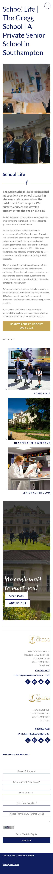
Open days (16, 595)
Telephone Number (26, 803)
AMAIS (31, 855)
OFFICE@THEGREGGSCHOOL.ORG (31, 675)
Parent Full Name (26, 771)
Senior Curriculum (36, 493)
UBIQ (14, 855)
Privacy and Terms (11, 864)
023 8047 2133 (42, 670)
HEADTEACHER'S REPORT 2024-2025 (26, 326)
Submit (26, 840)
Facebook (28, 682)
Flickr (41, 740)
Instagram (34, 682)
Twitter (47, 682)
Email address (26, 792)
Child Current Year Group (26, 781)
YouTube (41, 682)
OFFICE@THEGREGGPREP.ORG (33, 733)
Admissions (42, 393)
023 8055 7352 (42, 728)
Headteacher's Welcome (32, 443)
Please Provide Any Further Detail (26, 813)
